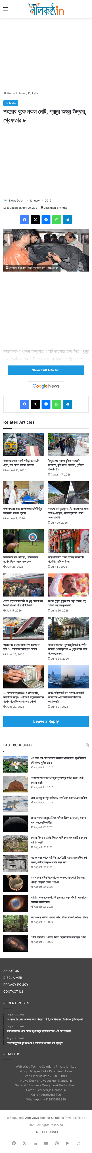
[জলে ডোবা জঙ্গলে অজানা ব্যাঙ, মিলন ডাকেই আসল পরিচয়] (15, 923)
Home (10, 93)
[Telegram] (67, 219)
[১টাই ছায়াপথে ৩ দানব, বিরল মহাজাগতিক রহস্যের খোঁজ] (15, 943)
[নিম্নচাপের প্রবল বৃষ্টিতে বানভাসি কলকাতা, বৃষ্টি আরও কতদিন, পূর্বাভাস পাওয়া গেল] (68, 444)
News (22, 93)
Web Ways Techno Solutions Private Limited (55, 1117)
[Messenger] (46, 219)
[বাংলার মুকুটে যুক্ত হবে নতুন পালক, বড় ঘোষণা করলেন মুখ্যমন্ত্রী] (68, 585)
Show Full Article (45, 370)
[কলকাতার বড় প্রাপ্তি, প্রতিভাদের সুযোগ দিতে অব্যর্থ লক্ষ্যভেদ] (23, 540)
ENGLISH (40, 1132)
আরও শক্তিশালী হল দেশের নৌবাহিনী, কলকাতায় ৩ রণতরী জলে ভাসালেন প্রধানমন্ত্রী (66, 697)
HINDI (54, 1132)
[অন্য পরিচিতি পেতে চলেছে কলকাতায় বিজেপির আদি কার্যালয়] (68, 540)
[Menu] (5, 11)
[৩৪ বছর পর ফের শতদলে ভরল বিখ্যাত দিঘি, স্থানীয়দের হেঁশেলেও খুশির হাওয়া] (15, 764)
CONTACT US (13, 991)
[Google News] (46, 386)
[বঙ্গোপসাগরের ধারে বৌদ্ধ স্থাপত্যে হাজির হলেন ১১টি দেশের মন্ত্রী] (15, 784)
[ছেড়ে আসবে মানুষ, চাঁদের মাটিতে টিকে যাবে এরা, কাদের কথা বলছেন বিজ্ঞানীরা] (15, 823)
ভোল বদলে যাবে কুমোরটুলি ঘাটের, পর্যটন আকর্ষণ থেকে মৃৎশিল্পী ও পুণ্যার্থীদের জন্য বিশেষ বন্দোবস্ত (67, 649)
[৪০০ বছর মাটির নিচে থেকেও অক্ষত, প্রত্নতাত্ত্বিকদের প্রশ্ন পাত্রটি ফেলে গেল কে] (15, 883)
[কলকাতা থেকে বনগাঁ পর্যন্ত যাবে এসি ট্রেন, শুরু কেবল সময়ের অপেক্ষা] (23, 444)
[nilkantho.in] (46, 9)
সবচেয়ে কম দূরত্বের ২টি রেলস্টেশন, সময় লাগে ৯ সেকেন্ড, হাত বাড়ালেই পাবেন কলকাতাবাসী (68, 513)
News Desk (16, 200)
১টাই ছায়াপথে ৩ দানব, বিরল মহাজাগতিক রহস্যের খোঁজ (58, 937)
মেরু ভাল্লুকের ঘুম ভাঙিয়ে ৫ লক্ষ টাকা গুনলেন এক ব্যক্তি (59, 798)
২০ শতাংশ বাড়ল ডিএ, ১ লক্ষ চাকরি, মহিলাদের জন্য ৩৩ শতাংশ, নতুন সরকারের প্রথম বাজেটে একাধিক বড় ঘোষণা (23, 697)
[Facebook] (24, 219)
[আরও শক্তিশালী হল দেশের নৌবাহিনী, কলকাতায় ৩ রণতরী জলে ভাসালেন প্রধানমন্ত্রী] (68, 676)
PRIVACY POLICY (15, 984)
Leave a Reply (46, 721)
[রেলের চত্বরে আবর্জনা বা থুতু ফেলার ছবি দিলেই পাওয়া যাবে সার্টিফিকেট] (23, 585)
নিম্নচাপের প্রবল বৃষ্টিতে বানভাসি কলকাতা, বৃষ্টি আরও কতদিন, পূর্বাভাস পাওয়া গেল (66, 465)
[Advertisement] (46, 54)
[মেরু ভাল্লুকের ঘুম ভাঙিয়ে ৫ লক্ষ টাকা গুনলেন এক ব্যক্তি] (15, 804)
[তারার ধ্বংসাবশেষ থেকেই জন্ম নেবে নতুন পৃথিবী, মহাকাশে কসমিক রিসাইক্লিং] (15, 903)
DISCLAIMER (12, 977)
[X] (35, 219)
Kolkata (33, 93)
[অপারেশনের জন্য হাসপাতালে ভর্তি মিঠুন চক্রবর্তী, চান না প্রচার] (23, 492)
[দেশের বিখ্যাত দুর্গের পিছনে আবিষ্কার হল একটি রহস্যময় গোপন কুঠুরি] (15, 843)
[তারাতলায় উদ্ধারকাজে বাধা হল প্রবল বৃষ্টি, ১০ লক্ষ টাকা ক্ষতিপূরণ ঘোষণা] (23, 628)
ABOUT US (11, 971)
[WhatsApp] (56, 219)
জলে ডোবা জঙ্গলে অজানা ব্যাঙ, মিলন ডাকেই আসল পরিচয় (59, 917)
